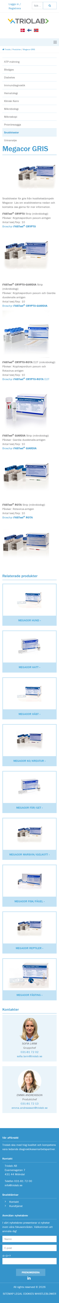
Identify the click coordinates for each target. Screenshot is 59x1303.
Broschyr (19, 226)
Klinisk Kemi (11, 101)
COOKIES (28, 1293)
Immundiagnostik (14, 85)
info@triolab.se (13, 1185)
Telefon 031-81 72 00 (18, 1181)
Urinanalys (10, 140)
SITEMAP (8, 1293)
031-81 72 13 (30, 1103)
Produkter (16, 49)
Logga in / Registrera (15, 6)
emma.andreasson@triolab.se (30, 1108)
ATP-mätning (12, 61)
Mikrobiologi (11, 109)
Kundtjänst (16, 1206)
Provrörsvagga (12, 124)
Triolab (7, 49)
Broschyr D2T (25, 379)
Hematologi (11, 93)
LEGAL (18, 1293)
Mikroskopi (10, 116)
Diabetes (9, 77)
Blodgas (9, 69)
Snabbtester (11, 132)
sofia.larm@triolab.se (29, 1056)
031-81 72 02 (30, 1052)
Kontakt (13, 1202)
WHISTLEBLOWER (45, 1293)
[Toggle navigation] (55, 42)
